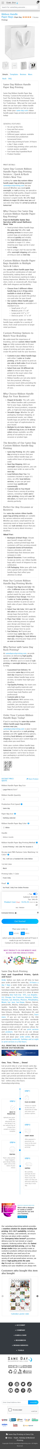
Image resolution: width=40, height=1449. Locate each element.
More (30, 74)
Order (4, 980)
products (9, 1032)
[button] (15, 913)
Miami (4, 1002)
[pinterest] (23, 1390)
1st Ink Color (7, 864)
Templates (14, 74)
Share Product (33, 779)
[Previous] (4, 42)
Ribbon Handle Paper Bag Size (14, 785)
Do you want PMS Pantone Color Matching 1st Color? (20, 853)
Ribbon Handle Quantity (11, 795)
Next (37, 1296)
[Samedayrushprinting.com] (12, 2)
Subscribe (33, 1402)
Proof (4, 883)
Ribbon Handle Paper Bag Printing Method (18, 842)
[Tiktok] (29, 1384)
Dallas (35, 997)
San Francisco (18, 997)
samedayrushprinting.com (13, 185)
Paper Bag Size (7, 814)
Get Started (20, 921)
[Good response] (6, 765)
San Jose (11, 1002)
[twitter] (23, 1384)
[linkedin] (17, 1390)
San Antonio (14, 1000)
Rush (4, 79)
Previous (3, 1296)
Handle (4, 833)
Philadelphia (33, 1000)
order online (25, 1037)
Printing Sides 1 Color (10, 874)
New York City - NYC (18, 995)
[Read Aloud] (6, 762)
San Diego (20, 1002)
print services (32, 1029)
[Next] (36, 42)
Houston (28, 997)
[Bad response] (10, 765)
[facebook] (10, 1384)
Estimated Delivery (8, 913)
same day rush (22, 110)
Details (5, 74)
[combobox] (20, 790)
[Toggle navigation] (3, 3)
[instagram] (17, 1384)
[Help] (21, 804)
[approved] (28, 1425)
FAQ (9, 79)
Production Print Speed (11, 804)
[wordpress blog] (29, 1390)
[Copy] (10, 762)
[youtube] (10, 1390)
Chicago (8, 997)
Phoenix (24, 1000)
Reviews (23, 74)
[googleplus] (5, 1420)
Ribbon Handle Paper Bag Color (14, 823)
